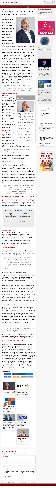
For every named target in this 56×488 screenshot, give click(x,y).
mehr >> (39, 55)
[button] (28, 7)
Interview (28, 5)
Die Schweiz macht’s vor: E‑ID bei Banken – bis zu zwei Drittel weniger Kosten (22, 439)
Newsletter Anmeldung (5, 482)
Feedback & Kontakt (31, 482)
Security (37, 5)
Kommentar (5, 456)
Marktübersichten (46, 5)
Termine (9, 5)
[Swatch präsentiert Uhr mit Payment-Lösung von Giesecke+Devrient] (44, 41)
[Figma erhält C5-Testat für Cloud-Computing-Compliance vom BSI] (44, 63)
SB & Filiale (33, 5)
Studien (12, 5)
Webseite (24, 117)
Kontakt (45, 1)
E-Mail (39, 14)
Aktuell (2, 5)
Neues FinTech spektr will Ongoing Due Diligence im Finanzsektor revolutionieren (22, 392)
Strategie (24, 5)
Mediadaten (49, 1)
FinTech (16, 5)
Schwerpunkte (52, 5)
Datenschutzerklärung (16, 482)
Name (5, 466)
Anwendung (20, 5)
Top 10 (6, 5)
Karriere (40, 5)
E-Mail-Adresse (5, 470)
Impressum (53, 1)
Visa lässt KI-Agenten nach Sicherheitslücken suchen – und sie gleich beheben (22, 424)
